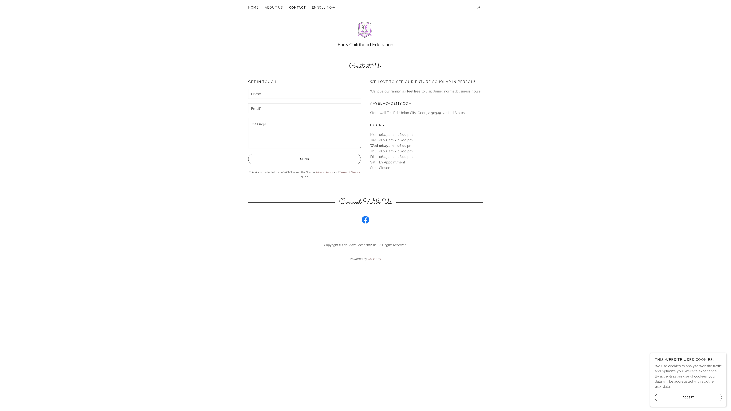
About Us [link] (274, 7)
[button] (479, 7)
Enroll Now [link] (324, 7)
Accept (688, 397)
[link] (365, 31)
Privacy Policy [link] (324, 172)
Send (304, 159)
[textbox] (304, 94)
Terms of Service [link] (349, 172)
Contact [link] (297, 7)
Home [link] (253, 7)
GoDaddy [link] (374, 259)
